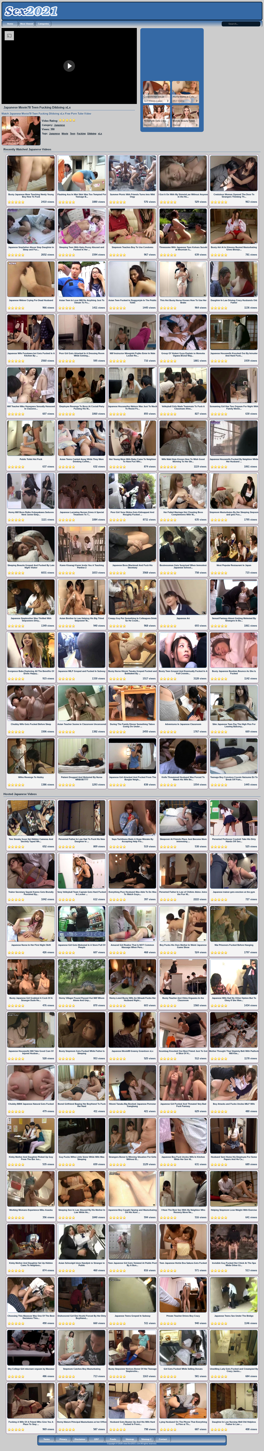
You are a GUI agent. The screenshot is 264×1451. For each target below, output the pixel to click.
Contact (163, 1439)
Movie (65, 133)
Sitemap (130, 1439)
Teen (72, 133)
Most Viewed (26, 24)
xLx (100, 133)
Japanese (59, 125)
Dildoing (91, 133)
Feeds (113, 1439)
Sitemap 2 (146, 1439)
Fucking (81, 133)
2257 (96, 1439)
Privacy (63, 1439)
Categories (43, 24)
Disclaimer (80, 1439)
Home (10, 24)
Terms (46, 1439)
